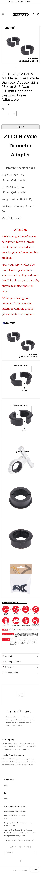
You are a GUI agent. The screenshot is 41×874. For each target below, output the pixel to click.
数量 (3, 109)
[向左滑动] (16, 67)
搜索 (5, 785)
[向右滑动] (25, 67)
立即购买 (20, 127)
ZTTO (18, 870)
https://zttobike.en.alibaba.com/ (22, 840)
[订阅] (34, 852)
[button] (2, 14)
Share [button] (6, 678)
